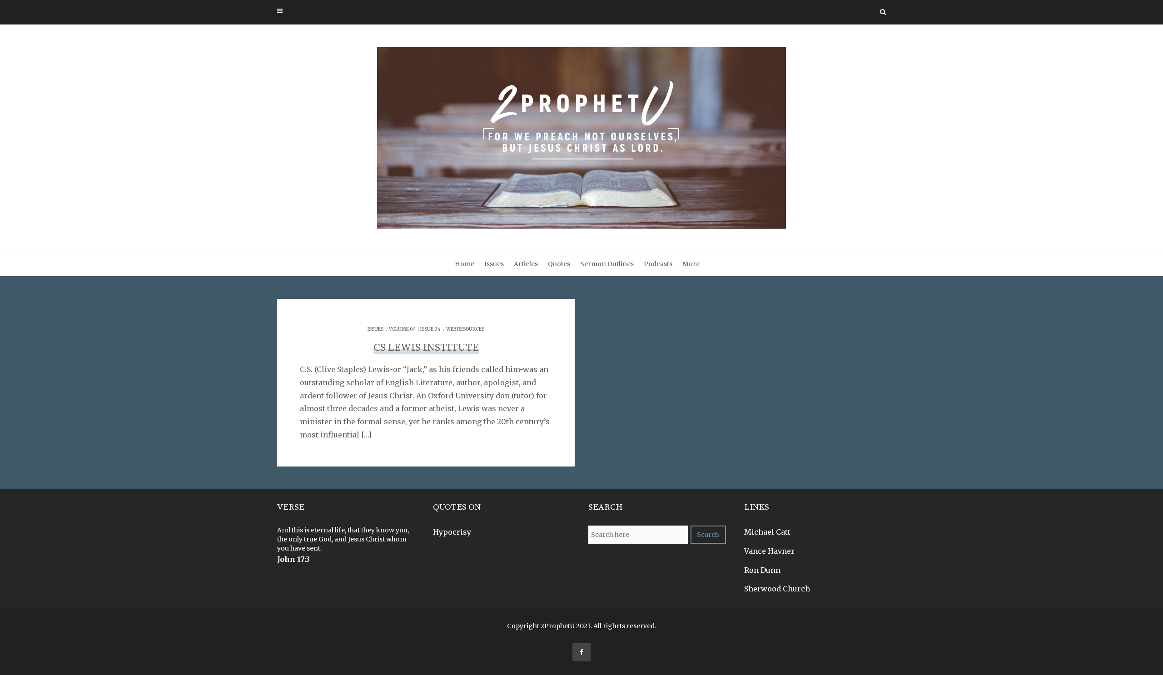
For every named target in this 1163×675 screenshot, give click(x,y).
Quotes (559, 264)
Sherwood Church (777, 588)
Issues (494, 264)
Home (464, 264)
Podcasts (658, 264)
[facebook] (581, 652)
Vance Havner (769, 551)
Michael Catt (767, 531)
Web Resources (465, 329)
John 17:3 (293, 559)
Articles (526, 264)
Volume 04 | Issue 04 (415, 329)
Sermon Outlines (607, 264)
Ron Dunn (762, 570)
